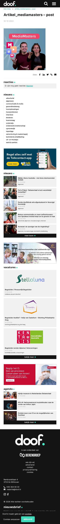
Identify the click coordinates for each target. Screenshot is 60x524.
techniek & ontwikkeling (15, 137)
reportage (10, 131)
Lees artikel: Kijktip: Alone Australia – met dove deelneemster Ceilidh (30, 181)
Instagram (5, 494)
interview (9, 115)
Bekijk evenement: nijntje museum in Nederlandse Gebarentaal (30, 395)
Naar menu (53, 3)
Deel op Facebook (40, 75)
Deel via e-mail (55, 75)
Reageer (29, 86)
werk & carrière (11, 142)
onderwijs (10, 123)
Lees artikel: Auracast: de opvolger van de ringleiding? (30, 229)
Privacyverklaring (30, 470)
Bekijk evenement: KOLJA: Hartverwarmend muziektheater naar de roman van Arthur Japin (30, 405)
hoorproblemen (12, 112)
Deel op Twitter (48, 75)
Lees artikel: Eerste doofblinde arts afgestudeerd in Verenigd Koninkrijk (30, 205)
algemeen (10, 101)
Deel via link (51, 75)
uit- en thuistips (12, 140)
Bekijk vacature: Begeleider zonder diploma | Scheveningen (30, 341)
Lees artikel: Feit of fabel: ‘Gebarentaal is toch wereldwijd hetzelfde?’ (30, 193)
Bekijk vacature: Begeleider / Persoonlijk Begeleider (30, 283)
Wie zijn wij (30, 462)
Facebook (8, 494)
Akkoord (27, 519)
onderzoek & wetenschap (15, 126)
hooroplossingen (12, 109)
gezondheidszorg (12, 106)
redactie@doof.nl (14, 489)
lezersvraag (10, 120)
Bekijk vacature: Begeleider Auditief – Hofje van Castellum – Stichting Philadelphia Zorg (30, 312)
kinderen (9, 118)
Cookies (30, 472)
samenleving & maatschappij (16, 134)
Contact (30, 467)
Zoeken (46, 3)
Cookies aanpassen (11, 519)
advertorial (10, 98)
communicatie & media (14, 104)
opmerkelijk (10, 129)
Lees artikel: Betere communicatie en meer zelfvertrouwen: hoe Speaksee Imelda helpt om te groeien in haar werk (30, 217)
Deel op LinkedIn (44, 75)
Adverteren (30, 465)
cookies (28, 514)
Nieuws (8, 94)
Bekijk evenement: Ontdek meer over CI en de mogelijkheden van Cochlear (30, 416)
